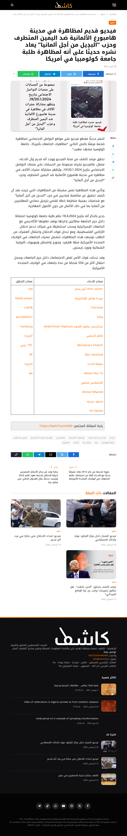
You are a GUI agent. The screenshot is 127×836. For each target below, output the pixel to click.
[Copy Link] (113, 178)
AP (31, 354)
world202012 (24, 317)
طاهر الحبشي (94, 335)
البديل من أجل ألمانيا (97, 438)
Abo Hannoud (94, 354)
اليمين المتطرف (20, 438)
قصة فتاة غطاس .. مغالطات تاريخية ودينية (76, 685)
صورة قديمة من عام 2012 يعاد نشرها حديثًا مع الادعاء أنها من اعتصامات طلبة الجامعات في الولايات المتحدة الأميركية (90, 475)
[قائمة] (114, 5)
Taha (99, 317)
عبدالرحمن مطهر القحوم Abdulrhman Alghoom (73, 326)
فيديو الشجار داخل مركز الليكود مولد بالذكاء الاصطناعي (95, 538)
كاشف (76, 442)
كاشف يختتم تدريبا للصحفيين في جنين (77, 775)
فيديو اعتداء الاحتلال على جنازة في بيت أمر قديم (37, 538)
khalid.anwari (24, 298)
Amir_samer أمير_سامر (89, 289)
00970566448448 (98, 655)
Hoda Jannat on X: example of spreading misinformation (67, 718)
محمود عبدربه (95, 401)
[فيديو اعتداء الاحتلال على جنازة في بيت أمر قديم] (36, 513)
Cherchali (97, 307)
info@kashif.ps (101, 659)
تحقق (112, 22)
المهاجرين (60, 438)
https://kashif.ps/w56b (56, 426)
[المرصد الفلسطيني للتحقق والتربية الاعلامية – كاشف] (63, 5)
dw (31, 373)
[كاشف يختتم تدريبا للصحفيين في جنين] (108, 779)
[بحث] (12, 5)
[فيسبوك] (113, 146)
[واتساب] (113, 170)
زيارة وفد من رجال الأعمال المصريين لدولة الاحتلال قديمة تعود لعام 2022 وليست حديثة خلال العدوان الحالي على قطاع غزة (37, 477)
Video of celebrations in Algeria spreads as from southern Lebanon (61, 702)
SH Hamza (96, 410)
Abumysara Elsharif (90, 345)
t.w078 (28, 307)
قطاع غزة (87, 442)
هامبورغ (66, 442)
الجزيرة (28, 335)
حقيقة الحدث (95, 364)
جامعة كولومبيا (108, 442)
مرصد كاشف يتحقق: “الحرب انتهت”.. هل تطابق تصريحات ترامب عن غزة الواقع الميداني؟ (93, 590)
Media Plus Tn (93, 373)
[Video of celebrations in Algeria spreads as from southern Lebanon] (108, 706)
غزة (96, 442)
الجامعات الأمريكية (76, 438)
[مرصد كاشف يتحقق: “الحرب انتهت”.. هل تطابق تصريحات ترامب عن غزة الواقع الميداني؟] (91, 564)
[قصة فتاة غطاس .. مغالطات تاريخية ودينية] (108, 689)
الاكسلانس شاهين (92, 382)
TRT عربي (26, 345)
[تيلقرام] (113, 162)
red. (30, 289)
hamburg (26, 326)
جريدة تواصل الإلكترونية (89, 298)
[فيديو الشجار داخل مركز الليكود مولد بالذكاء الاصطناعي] (91, 513)
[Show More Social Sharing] (14, 74)
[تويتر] (113, 154)
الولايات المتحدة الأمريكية (42, 438)
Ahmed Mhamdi (92, 392)
